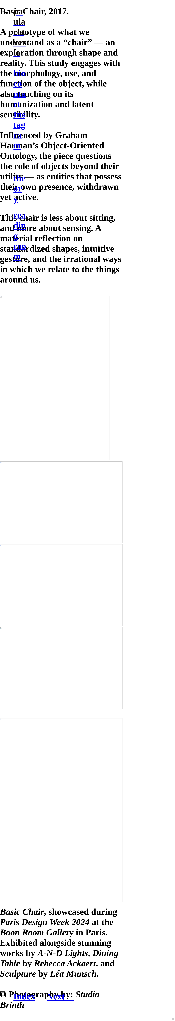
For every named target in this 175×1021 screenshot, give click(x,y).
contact (19, 93)
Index (24, 996)
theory (19, 188)
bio (19, 73)
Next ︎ (60, 996)
